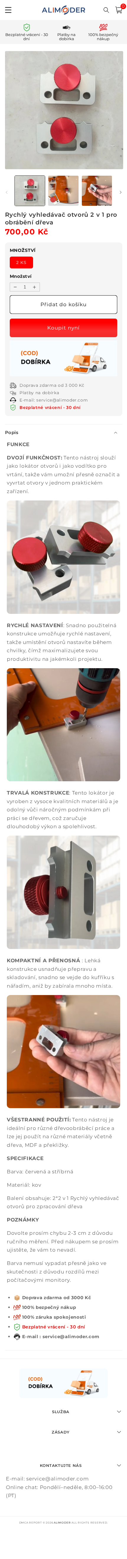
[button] (119, 10)
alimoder (62, 1522)
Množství (21, 276)
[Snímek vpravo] (120, 192)
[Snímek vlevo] (6, 192)
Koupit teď (64, 328)
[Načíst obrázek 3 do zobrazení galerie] (97, 191)
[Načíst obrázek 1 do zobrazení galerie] (30, 191)
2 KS (21, 262)
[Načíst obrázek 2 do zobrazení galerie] (63, 191)
